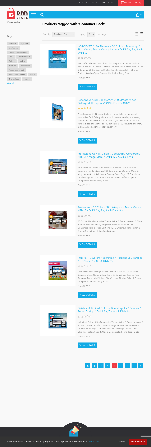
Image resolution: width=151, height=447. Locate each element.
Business (12, 43)
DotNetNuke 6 (24, 57)
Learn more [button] (95, 441)
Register (83, 3)
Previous (94, 365)
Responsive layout (16, 70)
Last (140, 365)
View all (10, 83)
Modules (12, 66)
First (87, 365)
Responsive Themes (17, 75)
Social (32, 75)
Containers (13, 48)
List (141, 34)
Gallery (12, 61)
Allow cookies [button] (138, 441)
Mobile (22, 61)
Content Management (18, 52)
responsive (25, 66)
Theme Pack (14, 79)
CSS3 (11, 57)
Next (134, 365)
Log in (94, 3)
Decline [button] (121, 441)
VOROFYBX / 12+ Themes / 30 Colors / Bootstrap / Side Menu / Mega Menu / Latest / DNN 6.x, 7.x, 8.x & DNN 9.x (110, 49)
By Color (24, 43)
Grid (136, 34)
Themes (27, 79)
